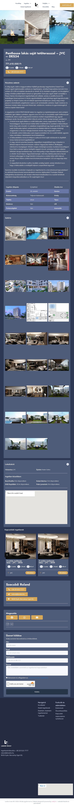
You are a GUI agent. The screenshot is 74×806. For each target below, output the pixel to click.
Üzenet (8, 665)
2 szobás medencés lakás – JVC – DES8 (15, 562)
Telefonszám (10, 657)
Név (7, 642)
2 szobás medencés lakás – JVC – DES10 (47, 562)
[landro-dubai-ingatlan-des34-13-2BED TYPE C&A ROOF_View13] (12, 27)
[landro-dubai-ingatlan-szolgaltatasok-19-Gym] (37, 27)
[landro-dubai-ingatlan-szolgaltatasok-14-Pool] (61, 27)
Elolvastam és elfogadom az (28, 678)
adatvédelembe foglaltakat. (38, 678)
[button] (3, 27)
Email (8, 649)
